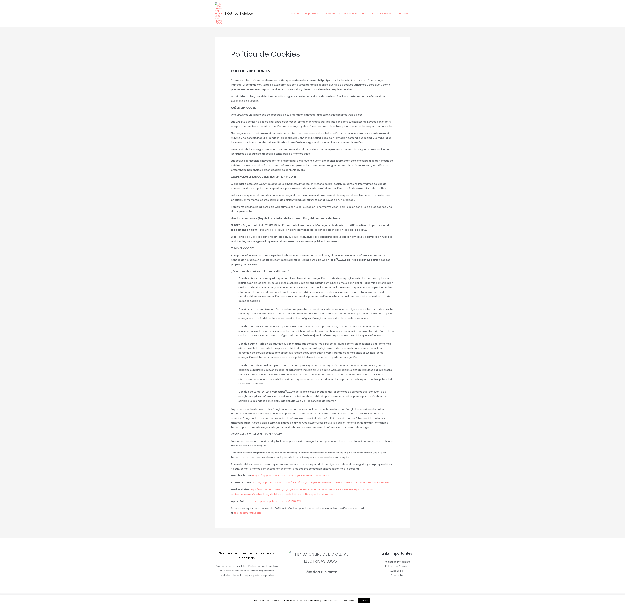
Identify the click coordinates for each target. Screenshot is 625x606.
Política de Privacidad (397, 561)
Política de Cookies (397, 566)
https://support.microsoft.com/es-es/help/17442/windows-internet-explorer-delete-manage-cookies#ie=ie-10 (321, 482)
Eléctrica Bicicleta (239, 13)
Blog (364, 13)
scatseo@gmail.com (247, 512)
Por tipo (349, 13)
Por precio (310, 13)
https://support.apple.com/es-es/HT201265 (274, 501)
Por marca (330, 13)
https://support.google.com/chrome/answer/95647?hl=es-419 (290, 475)
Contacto (402, 13)
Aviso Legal (396, 570)
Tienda (295, 13)
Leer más (348, 600)
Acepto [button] (364, 600)
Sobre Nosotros (381, 13)
